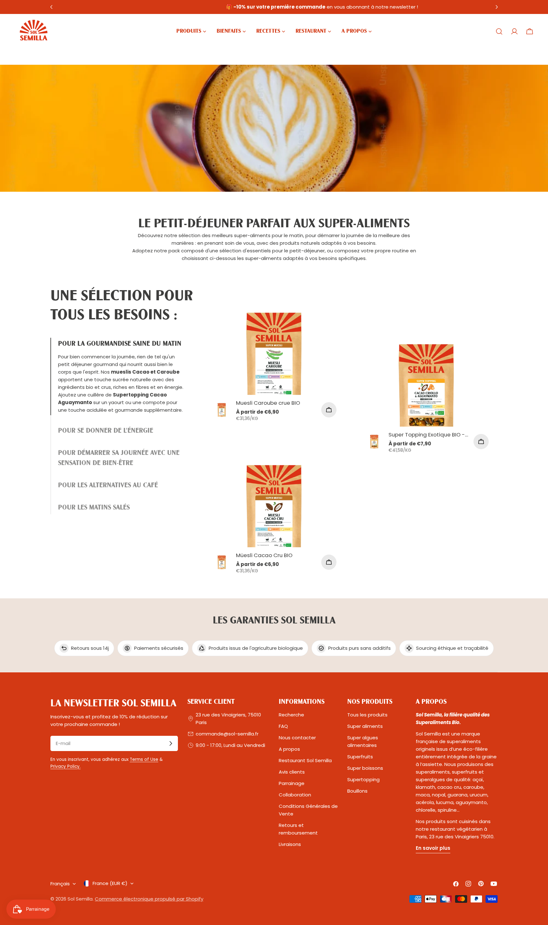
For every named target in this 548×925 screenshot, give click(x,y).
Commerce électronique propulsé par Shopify (149, 898)
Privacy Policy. (65, 766)
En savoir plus (433, 848)
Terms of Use (144, 759)
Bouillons (357, 791)
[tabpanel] (350, 439)
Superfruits (360, 756)
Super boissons (365, 768)
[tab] (121, 376)
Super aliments (365, 726)
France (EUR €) (110, 883)
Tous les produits (367, 714)
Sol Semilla (80, 898)
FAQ (283, 726)
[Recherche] (499, 31)
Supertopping (363, 779)
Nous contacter (297, 737)
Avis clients (292, 772)
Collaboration (295, 794)
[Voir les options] (328, 409)
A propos (289, 749)
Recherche (291, 714)
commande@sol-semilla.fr (227, 733)
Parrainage (291, 783)
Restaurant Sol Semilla (305, 760)
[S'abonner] (170, 743)
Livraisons (290, 844)
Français (60, 883)
